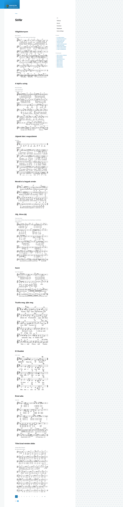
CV (57, 18)
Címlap (16, 13)
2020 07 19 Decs (60, 60)
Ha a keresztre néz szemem (61, 38)
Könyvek (58, 23)
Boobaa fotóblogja (60, 31)
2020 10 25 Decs (60, 56)
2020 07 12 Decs (60, 61)
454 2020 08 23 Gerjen (61, 59)
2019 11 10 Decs (60, 64)
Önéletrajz (59, 20)
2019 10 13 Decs (60, 65)
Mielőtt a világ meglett (60, 45)
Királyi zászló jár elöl (60, 41)
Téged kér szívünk (60, 42)
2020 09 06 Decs (60, 57)
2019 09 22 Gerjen (60, 66)
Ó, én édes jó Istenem (60, 37)
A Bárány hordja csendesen (61, 46)
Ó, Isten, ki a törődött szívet (61, 49)
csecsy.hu (13, 5)
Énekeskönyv (59, 25)
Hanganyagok (59, 28)
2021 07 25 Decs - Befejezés (62, 55)
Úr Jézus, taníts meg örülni (61, 47)
